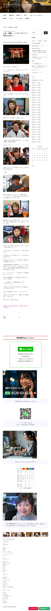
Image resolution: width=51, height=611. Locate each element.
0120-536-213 (34, 608)
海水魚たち (5, 601)
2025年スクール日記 (36, 139)
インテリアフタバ (6, 554)
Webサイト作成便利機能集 (8, 587)
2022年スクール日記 (36, 132)
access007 (13, 31)
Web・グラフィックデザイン (36, 15)
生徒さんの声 (5, 598)
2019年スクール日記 (36, 124)
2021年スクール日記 (36, 129)
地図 (4, 550)
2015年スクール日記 (36, 114)
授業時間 (4, 564)
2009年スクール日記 (36, 99)
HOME (4, 15)
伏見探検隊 (5, 602)
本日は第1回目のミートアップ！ (38, 45)
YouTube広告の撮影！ (36, 43)
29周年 (33, 61)
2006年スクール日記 (36, 95)
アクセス (11, 18)
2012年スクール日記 (36, 107)
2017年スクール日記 (36, 119)
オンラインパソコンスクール (8, 552)
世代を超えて (34, 54)
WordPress (5, 585)
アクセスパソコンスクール (18, 4)
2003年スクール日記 (36, 87)
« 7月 (33, 165)
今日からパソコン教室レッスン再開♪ (39, 40)
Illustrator (4, 581)
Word (4, 567)
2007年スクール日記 (36, 97)
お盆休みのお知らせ (36, 48)
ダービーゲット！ (35, 70)
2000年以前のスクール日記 (37, 80)
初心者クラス (19, 15)
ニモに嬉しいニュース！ (37, 72)
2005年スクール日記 (36, 92)
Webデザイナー (6, 578)
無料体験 (4, 592)
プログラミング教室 (7, 551)
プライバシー (5, 555)
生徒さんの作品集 (6, 563)
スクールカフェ (6, 599)
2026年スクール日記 (36, 141)
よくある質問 (5, 597)
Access (4, 571)
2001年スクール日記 (36, 82)
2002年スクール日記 (36, 85)
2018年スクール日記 (36, 122)
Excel (4, 568)
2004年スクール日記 (36, 90)
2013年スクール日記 (36, 109)
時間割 (4, 18)
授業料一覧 (11, 15)
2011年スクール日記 (36, 104)
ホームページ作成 (6, 580)
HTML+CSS (5, 584)
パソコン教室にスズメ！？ (37, 63)
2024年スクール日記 (36, 136)
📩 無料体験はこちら (44, 608)
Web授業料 (5, 577)
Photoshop (5, 582)
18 (34, 157)
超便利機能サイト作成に (7, 595)
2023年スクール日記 (36, 134)
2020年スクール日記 (36, 127)
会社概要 (27, 18)
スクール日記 (19, 18)
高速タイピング (6, 565)
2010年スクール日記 (36, 102)
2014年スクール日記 (36, 112)
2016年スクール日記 (36, 117)
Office (25, 15)
